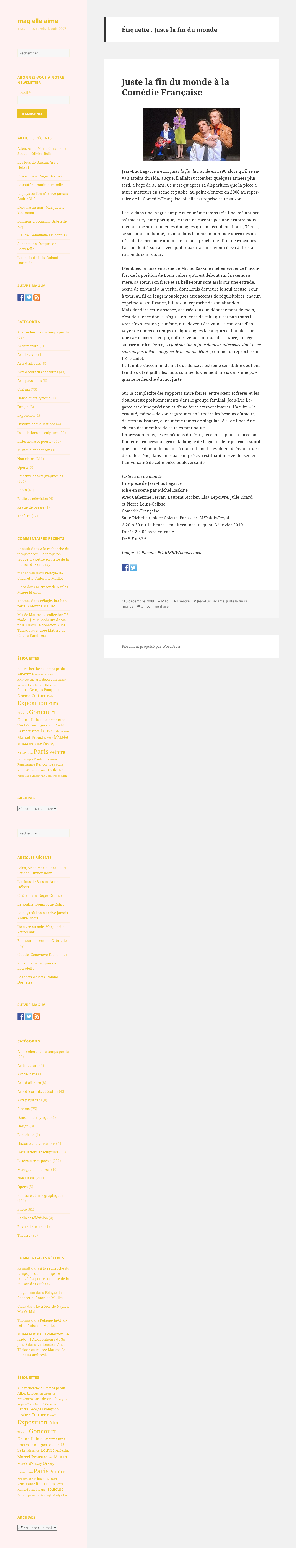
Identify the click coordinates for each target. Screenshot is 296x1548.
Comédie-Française (140, 511)
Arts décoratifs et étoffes (37, 372)
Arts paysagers (29, 380)
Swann (41, 770)
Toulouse (55, 769)
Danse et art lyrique (33, 398)
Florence (22, 713)
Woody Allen (59, 775)
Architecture (28, 346)
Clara (21, 587)
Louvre (48, 730)
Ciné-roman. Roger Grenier (39, 176)
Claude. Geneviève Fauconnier (42, 235)
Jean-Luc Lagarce (210, 601)
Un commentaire (155, 606)
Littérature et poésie (34, 441)
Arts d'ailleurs (29, 363)
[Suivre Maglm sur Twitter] (28, 297)
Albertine (25, 674)
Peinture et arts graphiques (40, 476)
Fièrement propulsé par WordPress (151, 646)
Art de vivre (27, 354)
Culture (38, 695)
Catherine (50, 684)
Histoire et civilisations (36, 424)
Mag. (165, 601)
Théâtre (24, 516)
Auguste (63, 679)
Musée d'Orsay (29, 744)
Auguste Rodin (25, 684)
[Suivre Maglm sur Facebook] (20, 297)
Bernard (39, 684)
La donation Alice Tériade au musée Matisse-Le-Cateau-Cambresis (42, 630)
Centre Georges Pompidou (39, 689)
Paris (41, 751)
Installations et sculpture (38, 432)
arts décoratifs (46, 679)
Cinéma (23, 389)
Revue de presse (30, 507)
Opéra (22, 467)
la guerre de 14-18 (50, 725)
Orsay (48, 744)
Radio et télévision (32, 498)
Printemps (41, 759)
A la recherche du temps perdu (43, 332)
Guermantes (54, 719)
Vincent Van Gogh (42, 775)
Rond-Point (26, 770)
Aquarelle (49, 674)
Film (53, 703)
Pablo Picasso (25, 752)
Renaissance (26, 764)
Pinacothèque (25, 759)
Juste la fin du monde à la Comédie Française (175, 87)
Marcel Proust (30, 737)
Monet (48, 738)
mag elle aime (37, 21)
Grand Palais (30, 719)
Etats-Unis (53, 696)
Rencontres (45, 764)
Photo (22, 490)
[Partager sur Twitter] (133, 567)
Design (23, 406)
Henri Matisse (26, 725)
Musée (61, 737)
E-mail (24, 93)
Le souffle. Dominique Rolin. (40, 184)
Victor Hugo (24, 775)
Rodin (59, 764)
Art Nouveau (25, 679)
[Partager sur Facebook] (125, 567)
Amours (38, 674)
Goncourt (42, 712)
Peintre (57, 752)
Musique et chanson (33, 450)
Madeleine (62, 731)
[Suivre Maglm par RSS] (36, 297)
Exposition (26, 415)
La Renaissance (28, 731)
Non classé (26, 458)
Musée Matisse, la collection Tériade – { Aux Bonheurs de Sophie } (43, 620)
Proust (53, 759)
